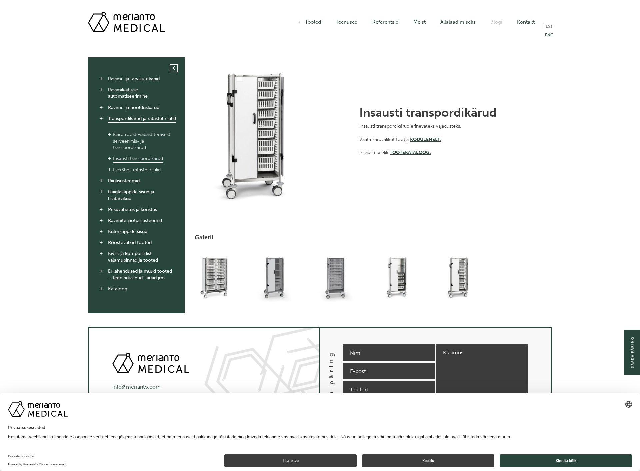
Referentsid (385, 22)
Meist (419, 22)
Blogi (496, 22)
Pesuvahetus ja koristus (132, 209)
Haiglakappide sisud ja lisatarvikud (131, 195)
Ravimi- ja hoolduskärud (133, 107)
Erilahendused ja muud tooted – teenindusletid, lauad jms (140, 274)
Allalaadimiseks (458, 22)
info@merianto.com (136, 387)
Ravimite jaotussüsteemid (135, 220)
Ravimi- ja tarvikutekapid (134, 79)
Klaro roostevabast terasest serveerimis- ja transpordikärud (141, 141)
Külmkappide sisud (127, 231)
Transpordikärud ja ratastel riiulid (142, 118)
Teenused (347, 22)
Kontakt (526, 22)
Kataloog (117, 289)
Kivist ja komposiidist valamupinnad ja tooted (133, 257)
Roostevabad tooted (130, 242)
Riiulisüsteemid (124, 181)
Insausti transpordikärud (138, 158)
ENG (549, 35)
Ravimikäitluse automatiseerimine (128, 93)
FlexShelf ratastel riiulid (137, 170)
